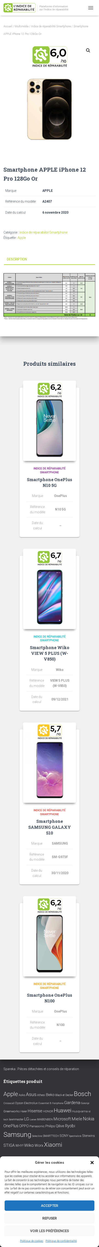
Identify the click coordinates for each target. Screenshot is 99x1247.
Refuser (49, 1218)
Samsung (17, 1134)
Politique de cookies (31, 1241)
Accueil (7, 26)
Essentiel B (45, 1103)
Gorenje (85, 1103)
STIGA (9, 1145)
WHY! (19, 1145)
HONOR (48, 1111)
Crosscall (9, 1103)
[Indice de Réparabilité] (39, 8)
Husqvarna (80, 1111)
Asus (31, 1094)
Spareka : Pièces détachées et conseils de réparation (41, 1069)
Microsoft (62, 1119)
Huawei (62, 1110)
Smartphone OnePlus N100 (49, 998)
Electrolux (31, 1103)
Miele (77, 1118)
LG (26, 1118)
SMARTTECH (51, 1136)
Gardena (72, 1102)
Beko (50, 1094)
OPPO (24, 1126)
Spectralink (75, 1136)
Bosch (82, 1094)
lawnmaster (16, 1119)
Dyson (19, 1103)
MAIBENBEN (45, 1119)
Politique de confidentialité (61, 1241)
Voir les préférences (49, 1231)
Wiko (29, 1145)
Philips (50, 1126)
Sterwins (88, 1136)
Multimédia (22, 26)
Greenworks (11, 1111)
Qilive (60, 1126)
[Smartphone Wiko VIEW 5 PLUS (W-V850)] (49, 589)
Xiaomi (53, 1144)
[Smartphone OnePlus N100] (49, 936)
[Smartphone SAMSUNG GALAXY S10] (49, 763)
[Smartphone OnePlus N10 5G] (49, 421)
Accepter (49, 1206)
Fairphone (58, 1103)
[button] (92, 1162)
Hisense (35, 1111)
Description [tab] (17, 259)
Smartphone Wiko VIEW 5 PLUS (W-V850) (49, 653)
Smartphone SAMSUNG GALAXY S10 (49, 826)
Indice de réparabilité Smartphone (51, 26)
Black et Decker (64, 1095)
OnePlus (10, 1125)
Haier (23, 1111)
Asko (22, 1095)
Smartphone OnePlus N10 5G (49, 482)
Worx (39, 1145)
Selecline (37, 1136)
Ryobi (70, 1125)
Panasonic (37, 1126)
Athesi (41, 1095)
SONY (64, 1136)
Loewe (33, 1119)
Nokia (88, 1118)
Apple (22, 238)
